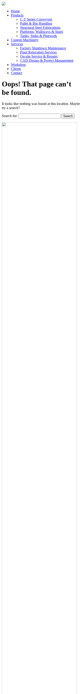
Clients (16, 69)
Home (15, 11)
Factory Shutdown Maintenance (43, 48)
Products (17, 15)
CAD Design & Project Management (46, 60)
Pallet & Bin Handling (36, 23)
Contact (16, 73)
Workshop (18, 65)
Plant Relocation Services (38, 52)
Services (17, 44)
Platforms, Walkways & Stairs (41, 32)
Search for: (10, 116)
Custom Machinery (24, 40)
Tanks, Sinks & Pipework (38, 36)
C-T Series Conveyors (36, 19)
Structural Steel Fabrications (40, 27)
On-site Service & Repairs (39, 56)
